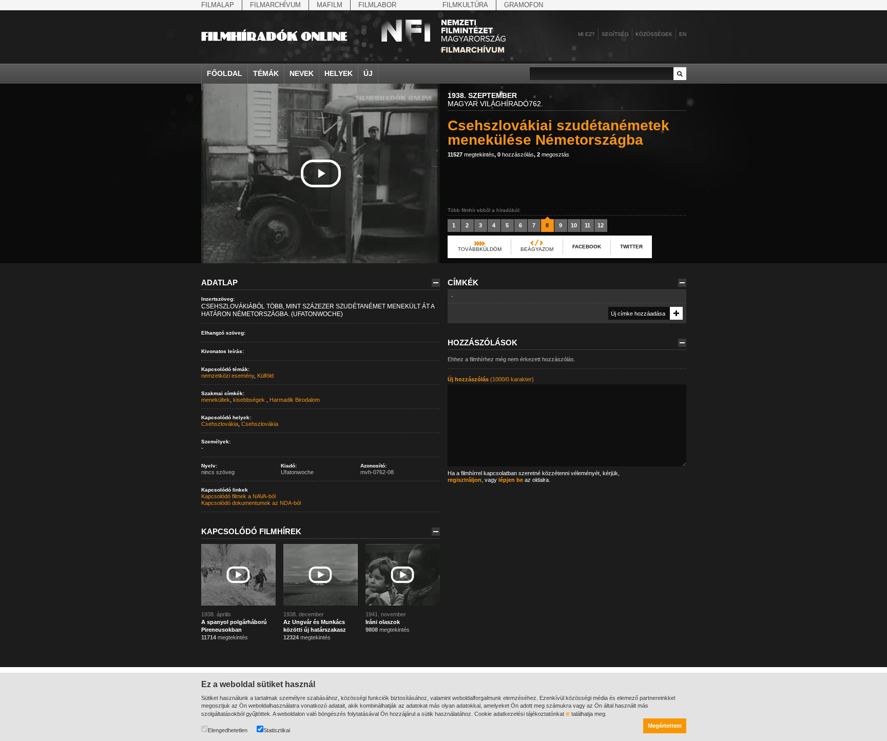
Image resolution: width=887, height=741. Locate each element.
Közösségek (653, 34)
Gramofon (523, 5)
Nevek (302, 73)
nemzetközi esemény (227, 376)
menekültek (215, 400)
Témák (266, 73)
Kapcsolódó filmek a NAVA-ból (238, 496)
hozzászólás (515, 154)
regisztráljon (464, 480)
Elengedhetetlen (227, 730)
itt (568, 714)
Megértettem (665, 726)
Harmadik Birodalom (294, 400)
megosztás (553, 154)
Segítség (615, 34)
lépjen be (510, 480)
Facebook (586, 246)
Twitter (631, 246)
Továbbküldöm (480, 249)
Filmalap (217, 5)
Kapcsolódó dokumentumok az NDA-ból (251, 503)
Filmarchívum (275, 5)
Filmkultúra (465, 5)
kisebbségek (249, 400)
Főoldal (224, 73)
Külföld (265, 376)
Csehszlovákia (219, 424)
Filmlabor (377, 5)
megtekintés (471, 154)
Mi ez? (586, 34)
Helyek (338, 73)
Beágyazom (536, 249)
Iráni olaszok (382, 622)
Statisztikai (276, 730)
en (682, 34)
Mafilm (329, 5)
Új (368, 73)
